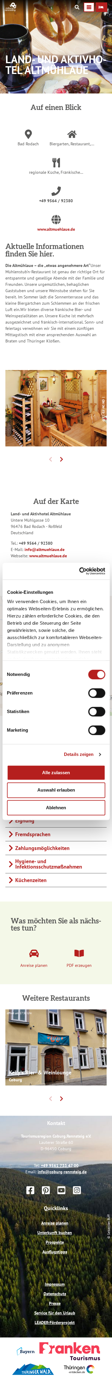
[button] (102, 7)
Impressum (55, 1284)
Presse (55, 1303)
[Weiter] (61, 459)
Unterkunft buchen (54, 1232)
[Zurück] (50, 459)
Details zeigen (78, 754)
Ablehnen (56, 807)
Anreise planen (54, 1223)
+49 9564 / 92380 (56, 200)
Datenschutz (55, 1293)
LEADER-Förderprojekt (55, 1322)
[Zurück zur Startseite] (11, 10)
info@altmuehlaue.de (44, 549)
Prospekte (55, 1242)
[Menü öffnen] (89, 7)
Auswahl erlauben (56, 790)
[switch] (96, 693)
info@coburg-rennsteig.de (62, 1171)
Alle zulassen (56, 772)
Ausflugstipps (54, 1251)
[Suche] (77, 7)
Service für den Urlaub (54, 1313)
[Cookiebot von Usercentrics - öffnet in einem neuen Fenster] (79, 571)
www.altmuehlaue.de (56, 229)
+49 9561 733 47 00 (60, 1165)
